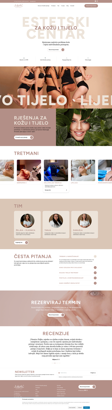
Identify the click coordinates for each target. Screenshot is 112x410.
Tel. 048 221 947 (33, 1)
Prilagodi (79, 407)
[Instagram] (97, 1)
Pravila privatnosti (61, 385)
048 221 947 (17, 388)
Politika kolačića (60, 391)
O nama (63, 5)
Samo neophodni (72, 407)
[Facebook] (95, 1)
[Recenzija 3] (57, 358)
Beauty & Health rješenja (43, 5)
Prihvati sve (86, 407)
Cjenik (36, 391)
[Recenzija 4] (59, 358)
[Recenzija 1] (52, 358)
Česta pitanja (60, 382)
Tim (58, 5)
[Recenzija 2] (55, 358)
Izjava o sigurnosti (61, 389)
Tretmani (53, 5)
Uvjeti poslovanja (61, 387)
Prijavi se (93, 368)
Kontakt (72, 5)
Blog (67, 5)
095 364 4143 (18, 390)
